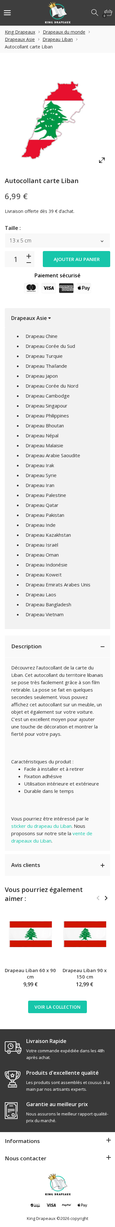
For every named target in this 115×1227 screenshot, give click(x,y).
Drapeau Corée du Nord (52, 385)
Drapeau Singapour (46, 405)
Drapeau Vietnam (45, 614)
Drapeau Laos (41, 594)
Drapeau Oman (42, 554)
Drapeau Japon (42, 376)
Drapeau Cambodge (48, 395)
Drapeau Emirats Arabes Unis (58, 584)
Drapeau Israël (42, 545)
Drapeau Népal (42, 435)
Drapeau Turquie (44, 356)
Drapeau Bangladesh (48, 604)
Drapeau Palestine (46, 495)
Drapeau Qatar (42, 505)
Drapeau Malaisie (44, 445)
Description (26, 646)
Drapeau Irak (40, 465)
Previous (98, 898)
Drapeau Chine (41, 336)
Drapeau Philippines (47, 415)
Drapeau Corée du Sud (50, 346)
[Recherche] (95, 13)
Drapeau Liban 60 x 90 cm (30, 973)
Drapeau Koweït (44, 574)
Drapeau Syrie (41, 475)
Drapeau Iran (40, 485)
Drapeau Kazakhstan (48, 535)
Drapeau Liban (57, 39)
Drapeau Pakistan (45, 515)
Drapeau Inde (41, 525)
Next (106, 898)
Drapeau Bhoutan (45, 425)
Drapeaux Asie (20, 39)
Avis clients (25, 865)
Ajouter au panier (77, 259)
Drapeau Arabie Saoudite (53, 455)
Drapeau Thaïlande (46, 366)
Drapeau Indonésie (46, 564)
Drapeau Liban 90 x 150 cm (85, 973)
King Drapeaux (20, 32)
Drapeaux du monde (64, 32)
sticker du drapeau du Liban (41, 826)
